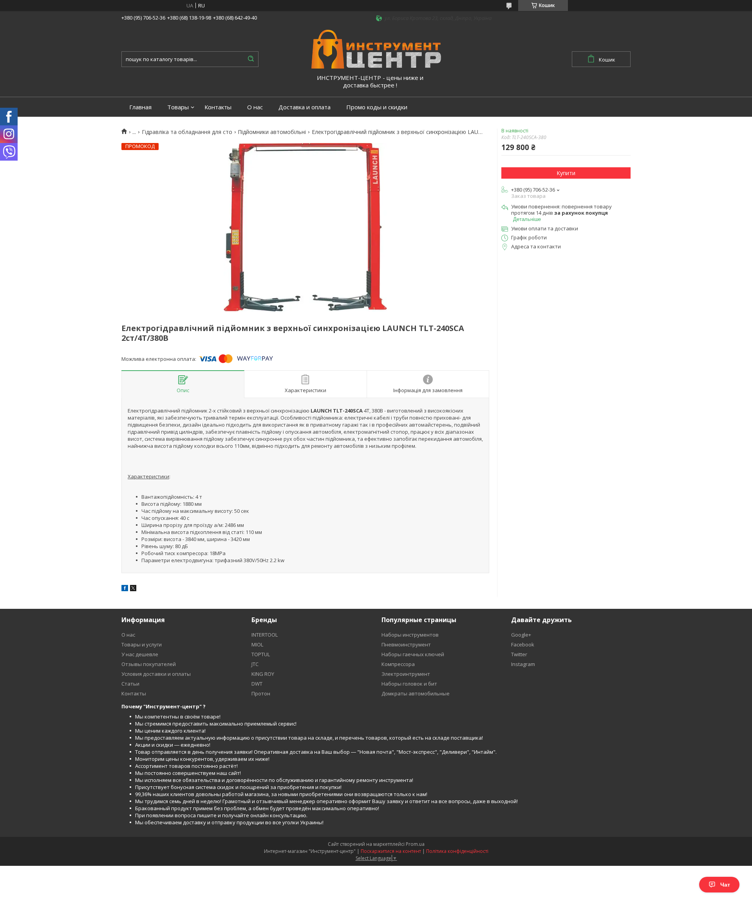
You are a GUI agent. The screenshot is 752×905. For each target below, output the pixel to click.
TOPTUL (260, 654)
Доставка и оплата (304, 107)
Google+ (521, 634)
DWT (256, 683)
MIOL (257, 644)
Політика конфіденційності (457, 851)
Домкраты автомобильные (415, 693)
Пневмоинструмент (406, 644)
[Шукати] (250, 59)
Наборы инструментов (410, 634)
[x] (133, 589)
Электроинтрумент (405, 673)
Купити (566, 173)
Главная (140, 107)
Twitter (519, 654)
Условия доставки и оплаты (156, 673)
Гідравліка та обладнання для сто (187, 132)
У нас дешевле (139, 654)
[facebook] (124, 589)
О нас (255, 107)
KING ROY (262, 673)
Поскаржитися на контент (391, 851)
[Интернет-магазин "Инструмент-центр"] (376, 48)
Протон (260, 693)
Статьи (130, 683)
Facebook (522, 644)
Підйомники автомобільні (272, 132)
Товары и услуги (141, 644)
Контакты (217, 107)
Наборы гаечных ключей (412, 654)
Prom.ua (415, 844)
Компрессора (398, 664)
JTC (254, 664)
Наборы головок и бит (409, 683)
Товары (178, 107)
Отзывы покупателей (148, 664)
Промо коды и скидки (376, 107)
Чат (725, 884)
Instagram (523, 664)
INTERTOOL (264, 634)
